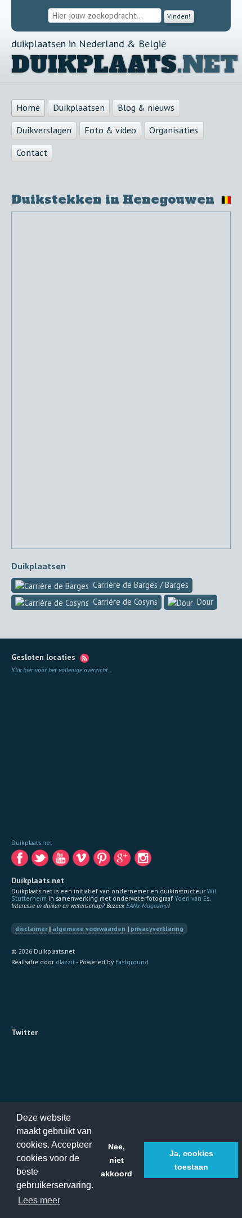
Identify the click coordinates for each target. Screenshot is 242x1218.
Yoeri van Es (191, 898)
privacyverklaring (157, 928)
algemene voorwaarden (89, 928)
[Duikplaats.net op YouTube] (61, 860)
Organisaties (173, 130)
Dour (205, 602)
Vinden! (179, 16)
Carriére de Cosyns (125, 602)
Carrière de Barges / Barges (141, 586)
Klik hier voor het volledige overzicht (59, 670)
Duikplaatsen (79, 108)
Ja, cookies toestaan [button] (191, 1160)
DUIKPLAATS (94, 65)
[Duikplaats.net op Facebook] (20, 860)
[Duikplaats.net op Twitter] (41, 860)
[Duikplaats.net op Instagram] (144, 860)
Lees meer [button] (39, 1200)
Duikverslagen (43, 130)
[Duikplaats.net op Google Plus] (123, 860)
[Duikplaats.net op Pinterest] (102, 860)
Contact (31, 153)
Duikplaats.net (31, 842)
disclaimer (31, 928)
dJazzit (65, 962)
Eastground (132, 962)
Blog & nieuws (146, 108)
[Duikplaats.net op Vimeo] (82, 860)
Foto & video (110, 130)
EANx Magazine (147, 905)
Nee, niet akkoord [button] (116, 1160)
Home (28, 108)
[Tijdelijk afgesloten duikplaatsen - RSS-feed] (84, 657)
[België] (224, 200)
